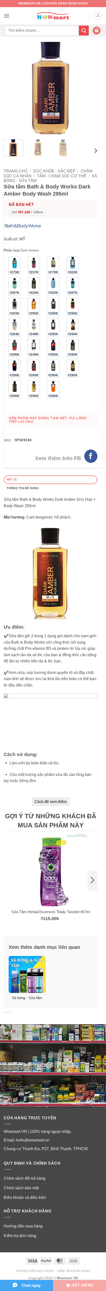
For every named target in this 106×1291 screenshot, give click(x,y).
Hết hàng (82, 1285)
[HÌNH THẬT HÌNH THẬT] (50, 88)
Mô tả (12, 479)
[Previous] (11, 88)
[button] (7, 16)
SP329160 (23, 440)
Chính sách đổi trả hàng (24, 1178)
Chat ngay (31, 1285)
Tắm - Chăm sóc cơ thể (62, 176)
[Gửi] (84, 30)
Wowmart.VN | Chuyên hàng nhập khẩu (53, 3)
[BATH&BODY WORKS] (24, 226)
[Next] (89, 88)
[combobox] (42, 30)
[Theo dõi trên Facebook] (90, 456)
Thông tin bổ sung (23, 488)
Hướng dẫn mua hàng (23, 1226)
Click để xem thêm (51, 802)
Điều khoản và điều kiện (25, 1197)
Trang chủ (16, 171)
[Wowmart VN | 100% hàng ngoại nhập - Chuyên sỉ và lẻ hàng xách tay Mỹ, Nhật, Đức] (53, 16)
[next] (92, 880)
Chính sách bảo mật (21, 1188)
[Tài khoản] (98, 16)
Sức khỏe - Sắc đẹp (54, 171)
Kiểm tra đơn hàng (20, 1236)
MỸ (22, 239)
